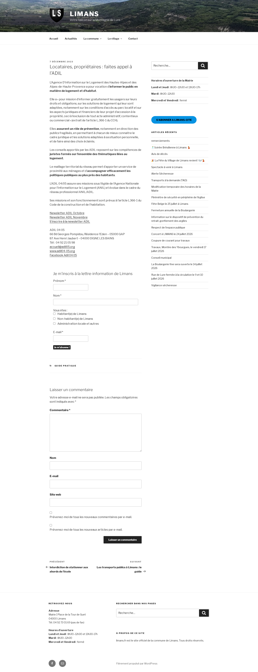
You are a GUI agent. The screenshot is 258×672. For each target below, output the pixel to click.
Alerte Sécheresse (162, 173)
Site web (55, 494)
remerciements (160, 140)
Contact (133, 38)
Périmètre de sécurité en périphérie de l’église (178, 197)
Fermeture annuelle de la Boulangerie (173, 210)
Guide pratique (66, 366)
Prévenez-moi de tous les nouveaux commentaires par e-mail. (91, 517)
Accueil (53, 38)
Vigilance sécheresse (164, 285)
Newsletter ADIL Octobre (67, 213)
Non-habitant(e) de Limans (75, 318)
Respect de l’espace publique (168, 227)
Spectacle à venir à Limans (167, 167)
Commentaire (60, 410)
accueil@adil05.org (62, 246)
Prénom (59, 281)
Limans (84, 14)
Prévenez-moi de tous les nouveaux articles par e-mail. (86, 529)
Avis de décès (159, 153)
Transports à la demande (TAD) (169, 180)
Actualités (71, 38)
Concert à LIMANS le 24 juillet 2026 (172, 233)
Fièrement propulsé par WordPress (136, 663)
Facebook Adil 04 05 (63, 255)
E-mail (58, 332)
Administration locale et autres (78, 323)
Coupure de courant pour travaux (170, 240)
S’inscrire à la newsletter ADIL (70, 221)
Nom (57, 295)
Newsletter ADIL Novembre (69, 217)
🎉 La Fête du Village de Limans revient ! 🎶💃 (178, 160)
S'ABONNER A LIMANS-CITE (174, 119)
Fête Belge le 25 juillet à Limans (169, 203)
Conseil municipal (161, 257)
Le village (113, 38)
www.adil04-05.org (62, 251)
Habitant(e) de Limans (72, 314)
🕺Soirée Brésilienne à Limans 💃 (170, 147)
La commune (91, 38)
